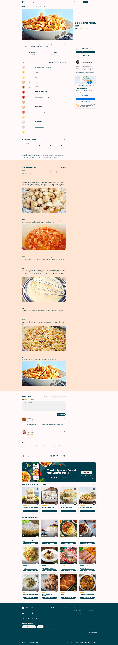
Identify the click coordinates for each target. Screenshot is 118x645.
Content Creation (69, 617)
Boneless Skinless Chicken (41, 67)
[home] (26, 2)
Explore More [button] (55, 2)
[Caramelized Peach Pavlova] (87, 532)
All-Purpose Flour (39, 127)
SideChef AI (67, 623)
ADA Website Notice (93, 632)
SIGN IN (93, 2)
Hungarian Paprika (39, 91)
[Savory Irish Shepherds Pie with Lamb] (30, 559)
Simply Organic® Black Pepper (42, 87)
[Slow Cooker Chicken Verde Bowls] (87, 500)
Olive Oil (37, 72)
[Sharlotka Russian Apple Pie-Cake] (30, 532)
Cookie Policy (92, 629)
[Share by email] (90, 49)
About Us (91, 611)
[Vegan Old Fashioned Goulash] (87, 587)
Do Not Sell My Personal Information (81, 642)
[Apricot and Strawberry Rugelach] (49, 587)
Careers (90, 614)
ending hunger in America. (86, 106)
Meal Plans (53, 620)
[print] (77, 49)
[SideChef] (27, 608)
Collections (53, 617)
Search (52, 626)
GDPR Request (69, 642)
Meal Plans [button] (40, 2)
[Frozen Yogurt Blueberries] (49, 500)
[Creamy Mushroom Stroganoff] (30, 587)
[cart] (78, 2)
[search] (74, 2)
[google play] (26, 618)
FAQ (90, 635)
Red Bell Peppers (39, 97)
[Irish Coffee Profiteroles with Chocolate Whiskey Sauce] (49, 559)
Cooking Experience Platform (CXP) (73, 611)
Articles (52, 614)
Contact (91, 620)
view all (94, 484)
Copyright (93, 642)
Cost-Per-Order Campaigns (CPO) (73, 614)
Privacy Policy (92, 626)
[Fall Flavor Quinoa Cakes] (68, 500)
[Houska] (68, 587)
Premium (53, 629)
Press (90, 617)
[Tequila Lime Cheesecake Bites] (30, 500)
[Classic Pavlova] (49, 532)
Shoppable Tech (69, 620)
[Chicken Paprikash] (68, 532)
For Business (63, 2)
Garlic (36, 106)
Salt (36, 82)
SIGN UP (85, 2)
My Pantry (47, 2)
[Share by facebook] (83, 49)
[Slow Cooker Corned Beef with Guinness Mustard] (87, 559)
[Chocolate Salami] (68, 559)
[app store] (35, 618)
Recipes (53, 611)
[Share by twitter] (87, 49)
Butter (37, 77)
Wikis (52, 623)
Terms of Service (93, 623)
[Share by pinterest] (80, 49)
